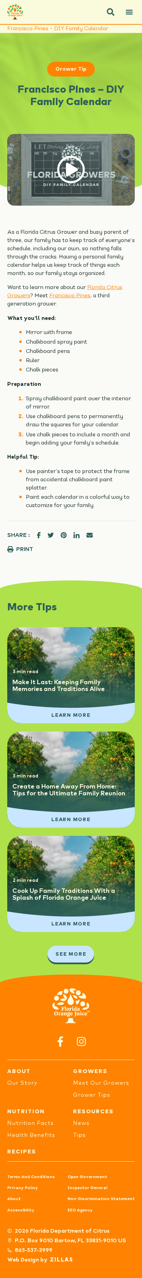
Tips (79, 1135)
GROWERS (90, 1071)
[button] (110, 12)
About (14, 1199)
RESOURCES (93, 1111)
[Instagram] (81, 1041)
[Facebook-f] (60, 1041)
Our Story (22, 1083)
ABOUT (19, 1071)
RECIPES (21, 1151)
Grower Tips (91, 1095)
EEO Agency (80, 1210)
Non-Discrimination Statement (101, 1199)
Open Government (87, 1177)
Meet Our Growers (101, 1083)
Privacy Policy (22, 1188)
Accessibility (20, 1210)
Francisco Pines (69, 296)
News (81, 1123)
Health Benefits (31, 1135)
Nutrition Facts (30, 1123)
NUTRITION (26, 1111)
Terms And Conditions (31, 1177)
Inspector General (88, 1188)
